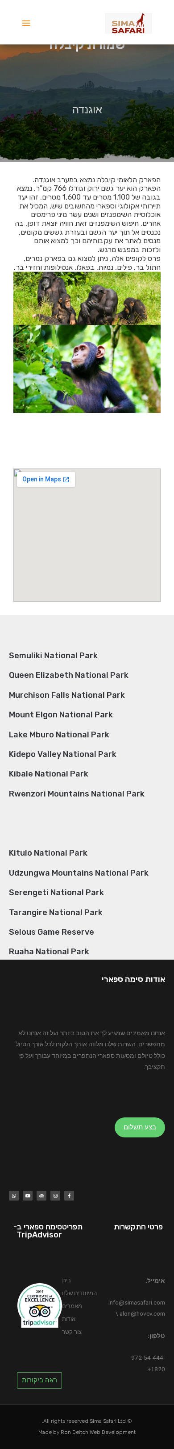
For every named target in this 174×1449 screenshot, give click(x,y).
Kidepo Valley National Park (62, 754)
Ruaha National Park (49, 952)
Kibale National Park (48, 774)
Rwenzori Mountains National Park (77, 794)
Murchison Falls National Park (67, 695)
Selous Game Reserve (51, 932)
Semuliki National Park (53, 655)
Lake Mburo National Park (59, 735)
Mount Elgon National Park (61, 715)
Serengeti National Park (56, 892)
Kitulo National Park (48, 853)
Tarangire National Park (56, 912)
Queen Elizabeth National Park (68, 675)
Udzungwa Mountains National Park (79, 873)
